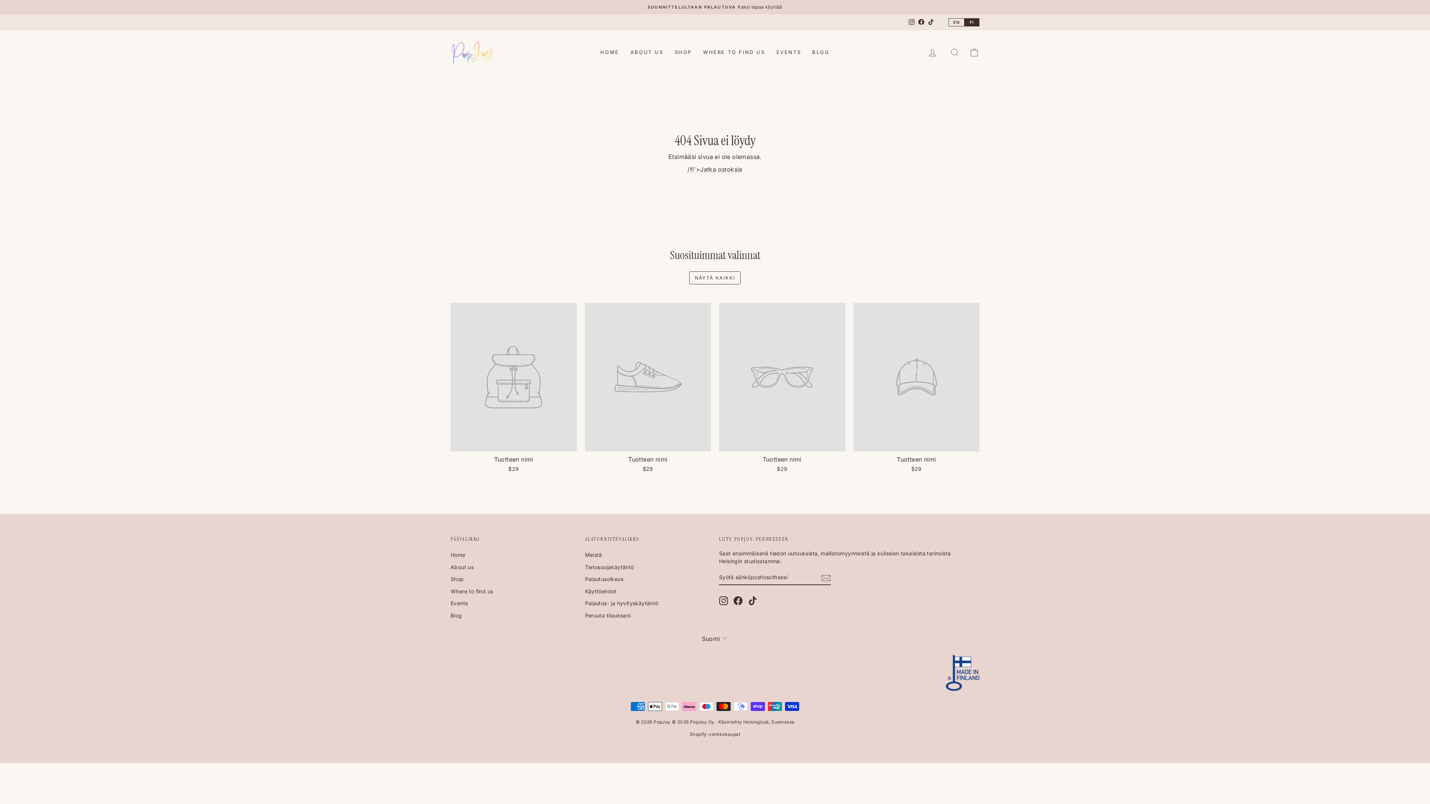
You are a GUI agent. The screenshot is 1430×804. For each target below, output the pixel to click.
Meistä (593, 555)
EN (956, 22)
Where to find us (734, 52)
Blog (820, 52)
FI (972, 22)
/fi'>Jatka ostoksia (715, 169)
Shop (683, 52)
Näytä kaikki (715, 278)
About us (647, 52)
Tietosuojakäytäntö (609, 567)
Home (609, 52)
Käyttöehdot (601, 591)
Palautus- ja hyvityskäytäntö (621, 603)
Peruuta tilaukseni (608, 615)
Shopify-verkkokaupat (715, 734)
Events (788, 52)
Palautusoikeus (604, 579)
